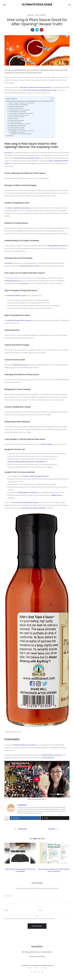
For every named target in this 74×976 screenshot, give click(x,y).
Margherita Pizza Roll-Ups (18, 132)
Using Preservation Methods (16, 129)
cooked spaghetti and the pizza (27, 492)
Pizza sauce (8, 153)
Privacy (29, 968)
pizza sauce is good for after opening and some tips (39, 90)
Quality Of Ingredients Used (16, 106)
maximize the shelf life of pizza (16, 295)
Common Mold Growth (15, 122)
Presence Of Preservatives (16, 108)
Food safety (8, 263)
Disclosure (44, 968)
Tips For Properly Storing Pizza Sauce (19, 115)
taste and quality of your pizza (51, 755)
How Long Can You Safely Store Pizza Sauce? (21, 113)
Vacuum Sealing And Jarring (16, 127)
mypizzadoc (31, 15)
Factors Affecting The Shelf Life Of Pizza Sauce (21, 103)
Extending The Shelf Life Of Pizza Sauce (19, 123)
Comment (8, 896)
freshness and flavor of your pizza (24, 745)
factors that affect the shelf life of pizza (26, 158)
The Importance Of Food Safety (17, 111)
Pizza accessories (40, 15)
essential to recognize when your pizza (19, 320)
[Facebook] (31, 972)
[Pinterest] (42, 972)
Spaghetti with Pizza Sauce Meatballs (21, 133)
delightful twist (56, 495)
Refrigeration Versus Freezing (17, 125)
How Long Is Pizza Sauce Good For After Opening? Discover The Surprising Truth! (29, 101)
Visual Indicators (13, 118)
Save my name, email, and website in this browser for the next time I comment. (30, 919)
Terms (36, 968)
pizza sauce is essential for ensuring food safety (35, 87)
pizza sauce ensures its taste (29, 266)
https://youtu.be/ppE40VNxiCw (37, 799)
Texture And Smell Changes (16, 120)
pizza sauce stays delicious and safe (33, 508)
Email (40, 910)
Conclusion (10, 135)
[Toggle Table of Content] (51, 98)
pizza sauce (24, 283)
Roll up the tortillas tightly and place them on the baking (26, 462)
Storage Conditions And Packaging (18, 104)
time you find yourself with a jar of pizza (25, 502)
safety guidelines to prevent (57, 246)
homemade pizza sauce (12, 281)
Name (7, 910)
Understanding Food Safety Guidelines (19, 110)
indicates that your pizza (20, 365)
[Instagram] (38, 972)
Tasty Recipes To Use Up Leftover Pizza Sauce (21, 130)
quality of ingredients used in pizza (18, 208)
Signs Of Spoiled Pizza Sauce (16, 117)
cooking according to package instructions (35, 476)
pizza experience (48, 758)
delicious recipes (46, 444)
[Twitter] (35, 972)
